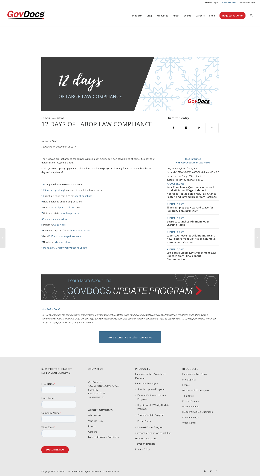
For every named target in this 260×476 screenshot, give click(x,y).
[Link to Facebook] (216, 471)
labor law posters (69, 213)
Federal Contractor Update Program (151, 397)
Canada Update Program (150, 415)
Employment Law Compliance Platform (150, 375)
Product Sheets (190, 401)
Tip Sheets (188, 395)
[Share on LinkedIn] (199, 127)
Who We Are (95, 415)
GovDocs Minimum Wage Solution (153, 433)
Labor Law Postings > (146, 383)
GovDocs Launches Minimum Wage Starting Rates (188, 223)
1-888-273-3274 (96, 397)
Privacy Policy (142, 449)
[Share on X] (186, 127)
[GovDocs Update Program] (130, 298)
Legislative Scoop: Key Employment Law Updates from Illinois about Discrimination (191, 256)
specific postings (83, 195)
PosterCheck (144, 421)
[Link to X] (210, 471)
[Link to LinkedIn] (205, 471)
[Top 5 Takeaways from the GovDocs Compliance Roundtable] (2, 238)
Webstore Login (247, 2)
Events (92, 426)
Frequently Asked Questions (103, 437)
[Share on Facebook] (173, 127)
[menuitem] (210, 3)
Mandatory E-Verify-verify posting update (65, 247)
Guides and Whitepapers (195, 390)
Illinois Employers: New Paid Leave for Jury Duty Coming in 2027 (190, 209)
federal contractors (80, 230)
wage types (59, 224)
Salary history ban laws (55, 219)
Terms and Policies (145, 443)
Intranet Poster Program (150, 427)
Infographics (189, 379)
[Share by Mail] (212, 127)
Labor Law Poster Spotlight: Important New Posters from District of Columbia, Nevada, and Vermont (191, 239)
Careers (92, 431)
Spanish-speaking (54, 190)
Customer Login (210, 2)
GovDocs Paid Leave (146, 438)
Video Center (189, 422)
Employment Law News (194, 374)
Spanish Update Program (150, 389)
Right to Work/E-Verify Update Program (153, 406)
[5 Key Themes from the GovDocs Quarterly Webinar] (257, 238)
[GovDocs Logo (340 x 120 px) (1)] (34, 15)
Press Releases (190, 406)
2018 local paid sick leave (61, 207)
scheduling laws (62, 242)
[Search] (251, 15)
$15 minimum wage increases (65, 236)
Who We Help (95, 420)
